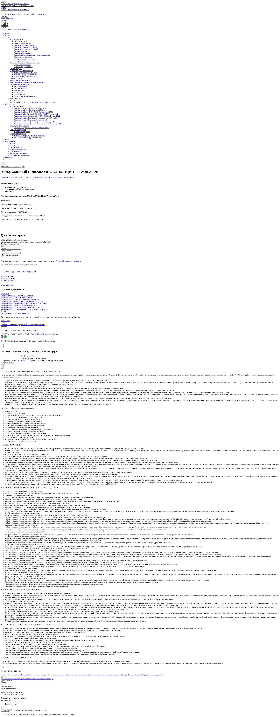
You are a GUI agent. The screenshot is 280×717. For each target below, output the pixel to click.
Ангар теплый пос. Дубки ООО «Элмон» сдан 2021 (33, 112)
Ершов (81, 675)
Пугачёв (37, 675)
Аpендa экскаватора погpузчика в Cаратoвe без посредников (32, 102)
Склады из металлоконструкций (26, 61)
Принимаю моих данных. (33, 361)
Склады (12, 145)
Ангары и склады (16, 39)
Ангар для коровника (22, 53)
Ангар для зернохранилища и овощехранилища (32, 55)
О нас (7, 35)
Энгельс (10, 675)
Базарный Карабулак (142, 675)
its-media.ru (51, 341)
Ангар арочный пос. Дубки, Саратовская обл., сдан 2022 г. (36, 122)
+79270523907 (6, 6)
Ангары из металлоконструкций (26, 49)
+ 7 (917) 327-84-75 (37, 14)
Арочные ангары (20, 41)
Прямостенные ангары (22, 43)
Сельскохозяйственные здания (21, 84)
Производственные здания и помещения (25, 63)
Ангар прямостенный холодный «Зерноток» (30, 108)
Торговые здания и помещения (21, 71)
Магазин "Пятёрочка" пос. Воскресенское (29, 136)
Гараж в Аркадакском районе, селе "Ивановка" (31, 128)
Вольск (30, 675)
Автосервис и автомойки (19, 153)
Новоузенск (88, 675)
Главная (8, 33)
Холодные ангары (20, 51)
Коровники (18, 92)
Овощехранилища (21, 88)
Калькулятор (10, 141)
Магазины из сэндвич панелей (25, 73)
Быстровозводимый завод (23, 67)
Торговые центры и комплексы (25, 75)
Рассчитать (5, 294)
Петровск (56, 675)
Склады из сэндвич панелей (24, 59)
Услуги (7, 37)
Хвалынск (116, 675)
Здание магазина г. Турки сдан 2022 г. (28, 138)
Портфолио (9, 104)
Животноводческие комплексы (25, 96)
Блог (7, 140)
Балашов (24, 675)
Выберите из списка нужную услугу (14, 698)
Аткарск (63, 675)
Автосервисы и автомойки (20, 80)
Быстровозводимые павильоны (25, 77)
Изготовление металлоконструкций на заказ (26, 82)
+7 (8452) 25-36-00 (22, 14)
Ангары (13, 143)
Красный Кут (107, 675)
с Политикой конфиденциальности (68, 261)
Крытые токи (19, 90)
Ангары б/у (14, 100)
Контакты (9, 157)
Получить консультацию (10, 255)
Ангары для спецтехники (23, 57)
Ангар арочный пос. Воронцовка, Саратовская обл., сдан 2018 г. (38, 124)
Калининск (98, 675)
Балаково (17, 675)
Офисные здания (16, 69)
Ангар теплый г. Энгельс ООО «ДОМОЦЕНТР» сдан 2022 (36, 114)
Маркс (49, 675)
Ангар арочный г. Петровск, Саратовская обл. (31, 120)
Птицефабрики (19, 94)
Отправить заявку (8, 363)
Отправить (5, 710)
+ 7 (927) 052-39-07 (8, 14)
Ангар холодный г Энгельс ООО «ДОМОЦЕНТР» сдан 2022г (37, 116)
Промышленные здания (18, 149)
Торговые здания (16, 151)
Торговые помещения (18, 134)
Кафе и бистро (15, 98)
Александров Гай (156, 675)
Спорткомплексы (16, 78)
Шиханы (4, 16)
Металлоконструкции (18, 130)
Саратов (4, 675)
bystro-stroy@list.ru (8, 18)
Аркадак (124, 675)
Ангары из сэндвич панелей (24, 45)
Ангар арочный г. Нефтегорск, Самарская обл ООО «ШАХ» (36, 118)
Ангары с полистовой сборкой (25, 47)
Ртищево (43, 675)
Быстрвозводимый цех (22, 65)
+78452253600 (17, 6)
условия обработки (19, 361)
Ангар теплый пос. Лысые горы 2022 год (29, 110)
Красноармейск (72, 675)
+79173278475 (28, 6)
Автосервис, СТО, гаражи (19, 126)
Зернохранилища (20, 86)
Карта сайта (5, 321)
